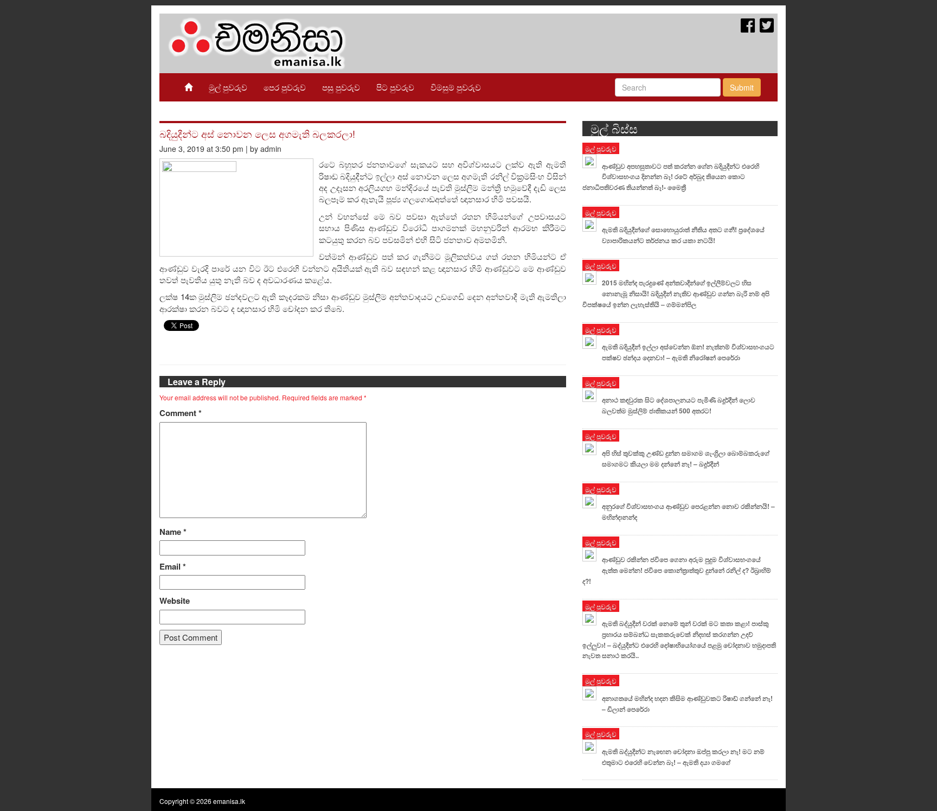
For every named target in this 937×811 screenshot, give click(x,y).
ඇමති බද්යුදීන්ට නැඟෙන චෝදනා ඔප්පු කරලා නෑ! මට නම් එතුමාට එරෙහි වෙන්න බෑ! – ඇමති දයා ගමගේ (683, 756)
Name (173, 532)
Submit (742, 87)
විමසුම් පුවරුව (456, 87)
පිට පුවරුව (395, 87)
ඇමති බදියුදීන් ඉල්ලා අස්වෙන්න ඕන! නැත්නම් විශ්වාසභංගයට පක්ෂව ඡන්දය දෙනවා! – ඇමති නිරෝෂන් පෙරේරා (688, 352)
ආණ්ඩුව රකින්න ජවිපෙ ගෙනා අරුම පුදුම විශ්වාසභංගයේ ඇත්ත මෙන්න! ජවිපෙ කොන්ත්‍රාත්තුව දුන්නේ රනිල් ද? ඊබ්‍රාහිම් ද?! (676, 570)
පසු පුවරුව (341, 87)
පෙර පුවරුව (285, 87)
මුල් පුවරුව (228, 87)
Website (174, 600)
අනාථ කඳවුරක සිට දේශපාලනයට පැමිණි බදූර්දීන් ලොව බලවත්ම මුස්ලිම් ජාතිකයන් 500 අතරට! (678, 405)
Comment (180, 413)
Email (172, 566)
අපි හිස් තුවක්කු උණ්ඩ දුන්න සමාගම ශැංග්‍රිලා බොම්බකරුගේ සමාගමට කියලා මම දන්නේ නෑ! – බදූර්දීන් (685, 458)
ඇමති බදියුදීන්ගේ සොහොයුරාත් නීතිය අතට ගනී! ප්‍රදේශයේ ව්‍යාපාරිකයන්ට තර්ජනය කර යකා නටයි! (683, 235)
